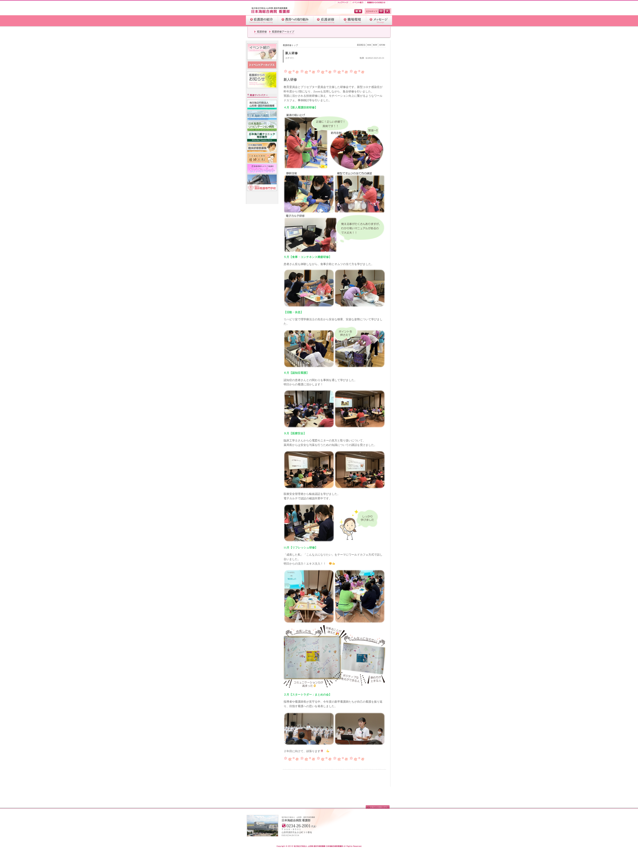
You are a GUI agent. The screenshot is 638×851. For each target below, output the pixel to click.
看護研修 (262, 31)
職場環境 (353, 20)
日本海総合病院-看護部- (272, 10)
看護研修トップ (290, 45)
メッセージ (379, 20)
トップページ (342, 2)
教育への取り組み (295, 20)
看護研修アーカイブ (283, 31)
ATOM (382, 45)
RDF (375, 45)
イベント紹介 (357, 2)
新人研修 (291, 53)
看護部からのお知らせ (376, 2)
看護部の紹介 (262, 20)
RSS (369, 45)
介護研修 (326, 20)
